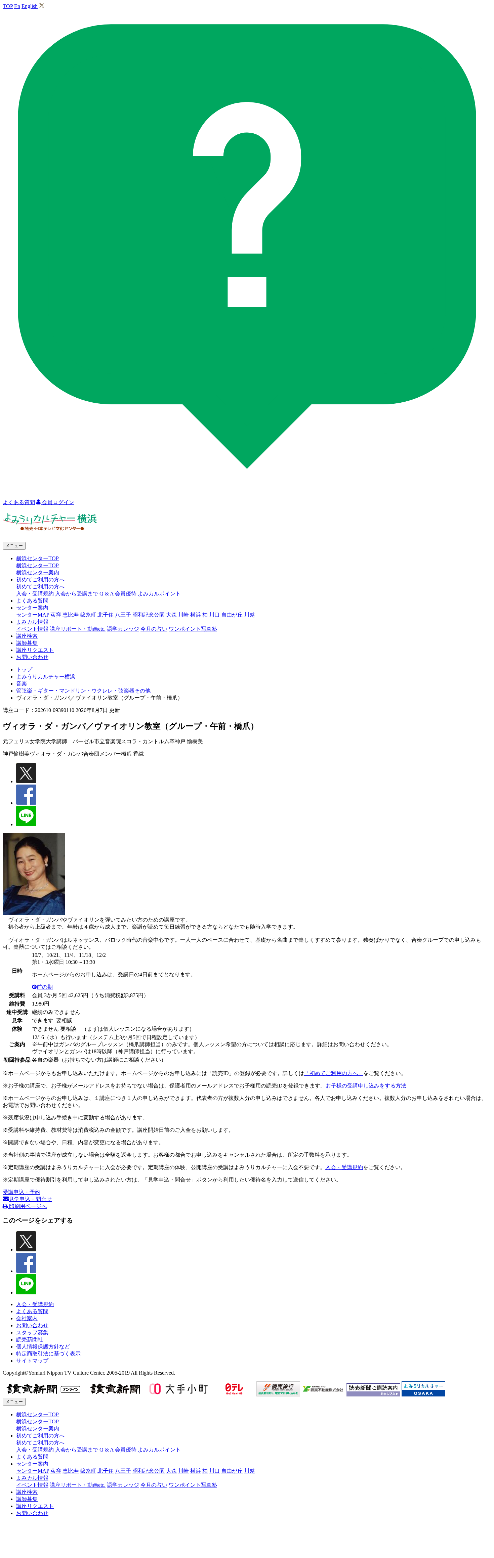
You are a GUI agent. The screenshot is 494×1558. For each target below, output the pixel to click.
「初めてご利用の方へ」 (333, 1073)
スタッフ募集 (32, 1332)
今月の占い (153, 629)
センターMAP (32, 615)
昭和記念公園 (148, 615)
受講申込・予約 (21, 1192)
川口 (214, 615)
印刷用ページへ (27, 1206)
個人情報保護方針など (43, 1346)
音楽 (21, 683)
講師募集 (27, 643)
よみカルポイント (159, 593)
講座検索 (27, 636)
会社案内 (27, 1318)
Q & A (106, 593)
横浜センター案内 (37, 572)
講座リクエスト (35, 650)
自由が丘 (232, 615)
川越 (249, 615)
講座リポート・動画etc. (78, 629)
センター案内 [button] (32, 608)
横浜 (195, 615)
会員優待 (125, 593)
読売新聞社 (29, 1339)
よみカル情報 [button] (32, 622)
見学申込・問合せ (30, 1199)
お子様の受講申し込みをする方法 (366, 1085)
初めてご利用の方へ (40, 586)
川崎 (183, 615)
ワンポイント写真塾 (193, 629)
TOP (8, 6)
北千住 (105, 615)
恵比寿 (71, 615)
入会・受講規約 (35, 593)
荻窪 (55, 615)
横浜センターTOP (37, 565)
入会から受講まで (76, 593)
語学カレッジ (123, 629)
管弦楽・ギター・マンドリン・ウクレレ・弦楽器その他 (83, 691)
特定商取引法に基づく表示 (48, 1353)
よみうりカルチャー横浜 (45, 676)
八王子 (123, 615)
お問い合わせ (32, 657)
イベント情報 (32, 629)
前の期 (45, 987)
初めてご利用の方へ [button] (40, 579)
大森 (171, 615)
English (30, 6)
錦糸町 (88, 615)
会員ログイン (57, 502)
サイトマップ (32, 1361)
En (17, 6)
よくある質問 (32, 601)
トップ (24, 669)
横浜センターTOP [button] (37, 558)
